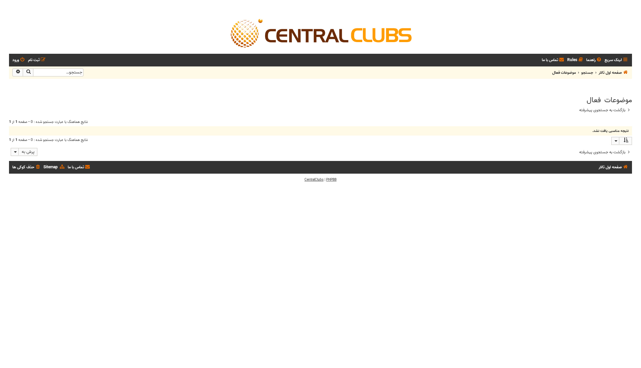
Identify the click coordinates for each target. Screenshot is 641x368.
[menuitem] (594, 60)
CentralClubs (314, 179)
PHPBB (331, 179)
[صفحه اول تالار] (320, 32)
